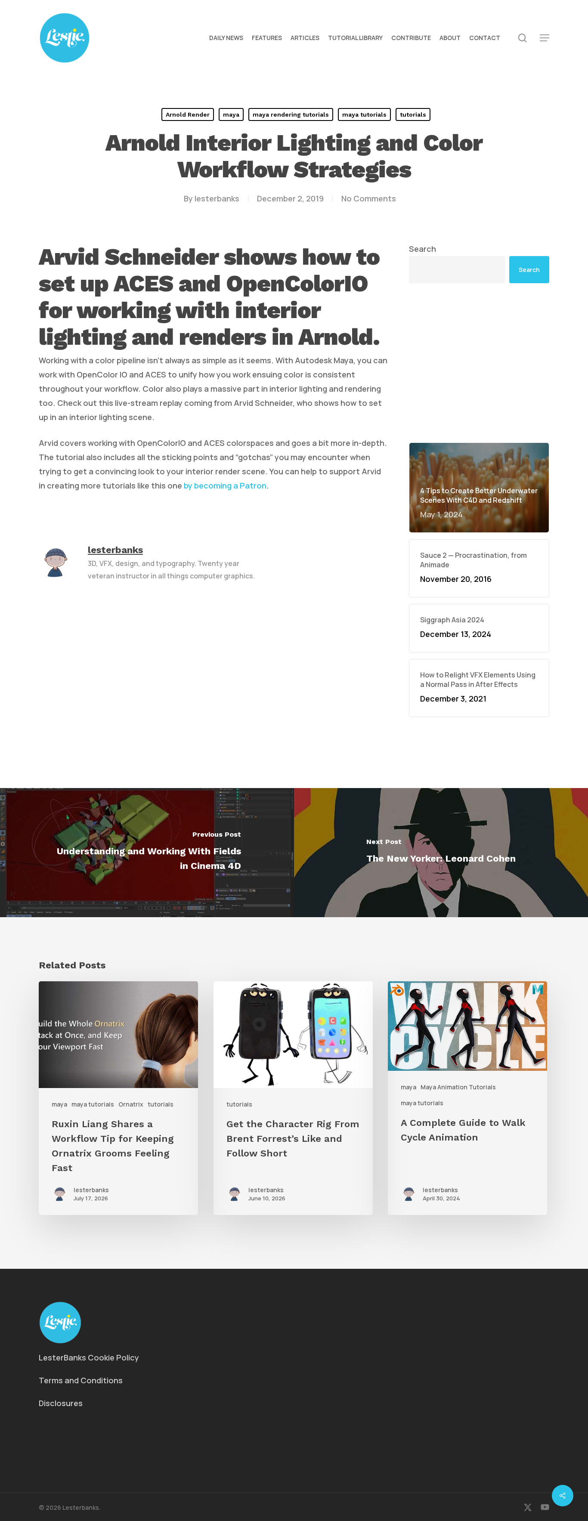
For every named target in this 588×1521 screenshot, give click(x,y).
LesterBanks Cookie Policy (89, 1357)
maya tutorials (364, 114)
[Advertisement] (479, 363)
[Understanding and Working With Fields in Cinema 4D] (147, 852)
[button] (544, 38)
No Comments (368, 198)
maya (231, 114)
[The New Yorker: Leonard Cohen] (441, 852)
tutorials (413, 114)
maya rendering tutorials (291, 114)
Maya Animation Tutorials (458, 1087)
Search (422, 249)
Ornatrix (130, 1104)
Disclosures (61, 1403)
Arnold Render (188, 114)
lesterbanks (217, 198)
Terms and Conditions (81, 1380)
